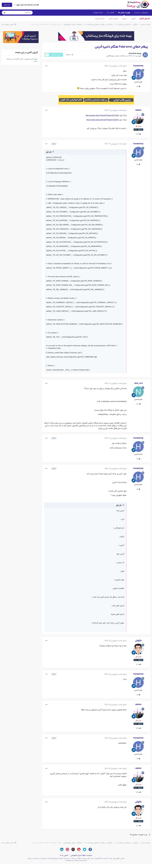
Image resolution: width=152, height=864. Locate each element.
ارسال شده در (115, 66)
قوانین (133, 18)
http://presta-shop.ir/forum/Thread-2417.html (102, 115)
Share (68, 54)
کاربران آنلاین (113, 18)
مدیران (124, 18)
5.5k (137, 134)
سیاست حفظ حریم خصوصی (81, 855)
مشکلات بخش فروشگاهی (116, 55)
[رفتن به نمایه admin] (138, 118)
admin (138, 110)
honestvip (132, 53)
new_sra (138, 383)
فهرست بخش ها (124, 12)
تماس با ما (64, 855)
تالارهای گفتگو (145, 18)
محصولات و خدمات (141, 12)
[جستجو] (4, 12)
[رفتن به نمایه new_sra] (138, 391)
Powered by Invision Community (76, 860)
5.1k (137, 664)
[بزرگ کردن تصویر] (78, 88)
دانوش (138, 640)
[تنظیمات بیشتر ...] (46, 66)
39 (137, 86)
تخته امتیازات (99, 18)
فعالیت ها (110, 12)
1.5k (137, 404)
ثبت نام (7, 4)
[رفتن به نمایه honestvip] (145, 54)
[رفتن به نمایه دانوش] (138, 649)
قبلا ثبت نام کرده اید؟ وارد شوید (27, 4)
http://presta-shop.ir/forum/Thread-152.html (102, 119)
